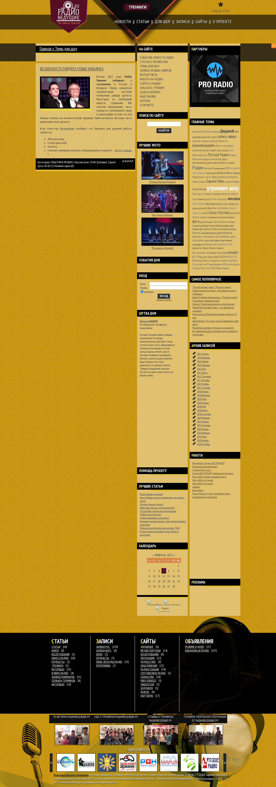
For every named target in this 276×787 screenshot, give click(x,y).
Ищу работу (198, 490)
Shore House (222, 268)
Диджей (227, 131)
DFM (227, 168)
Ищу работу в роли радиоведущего (209, 476)
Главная (45, 49)
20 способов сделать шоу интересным (158, 511)
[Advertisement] (162, 417)
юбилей (236, 173)
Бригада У (198, 194)
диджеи (235, 168)
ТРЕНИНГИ (57, 665)
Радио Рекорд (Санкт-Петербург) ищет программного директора (211, 495)
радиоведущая (208, 233)
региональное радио (202, 162)
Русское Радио (218, 154)
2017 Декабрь (203, 387)
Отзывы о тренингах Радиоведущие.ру (160, 718)
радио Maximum (224, 233)
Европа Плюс (216, 181)
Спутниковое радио (153, 673)
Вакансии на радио (197, 650)
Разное (145, 692)
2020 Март (202, 436)
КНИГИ (55, 650)
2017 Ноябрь (203, 384)
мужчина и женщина (203, 236)
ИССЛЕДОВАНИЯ (60, 654)
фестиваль (198, 203)
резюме (196, 487)
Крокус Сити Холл (218, 252)
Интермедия (67, 128)
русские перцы (200, 141)
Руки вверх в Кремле (162, 248)
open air (202, 264)
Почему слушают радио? (152, 504)
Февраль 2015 (164, 555)
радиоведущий (203, 145)
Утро (194, 177)
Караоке (232, 229)
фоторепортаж (201, 252)
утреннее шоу (222, 188)
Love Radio (222, 208)
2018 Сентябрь (204, 414)
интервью (204, 159)
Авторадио (199, 173)
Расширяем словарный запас (206, 300)
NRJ (218, 173)
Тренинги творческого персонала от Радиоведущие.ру (205, 718)
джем (224, 194)
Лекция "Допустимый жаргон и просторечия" (213, 304)
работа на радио (224, 145)
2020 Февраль (203, 433)
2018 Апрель (203, 403)
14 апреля (213, 260)
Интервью (58, 684)
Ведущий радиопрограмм (204, 466)
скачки (223, 260)
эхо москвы (221, 229)
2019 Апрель (203, 421)
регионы (233, 177)
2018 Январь (203, 391)
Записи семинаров (63, 677)
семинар (215, 131)
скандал (224, 150)
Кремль (196, 233)
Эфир (214, 177)
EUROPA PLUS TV (228, 257)
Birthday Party (200, 260)
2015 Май (201, 369)
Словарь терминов (63, 680)
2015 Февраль (203, 365)
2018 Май (201, 406)
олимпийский (224, 244)
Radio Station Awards (213, 248)
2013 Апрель (203, 354)
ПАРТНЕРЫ (147, 695)
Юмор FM (197, 189)
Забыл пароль (160, 300)
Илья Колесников (214, 204)
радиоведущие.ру (201, 137)
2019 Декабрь (203, 425)
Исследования (149, 654)
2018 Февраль (203, 395)
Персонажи (148, 658)
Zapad (111, 162)
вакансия (223, 177)
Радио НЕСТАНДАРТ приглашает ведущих (212, 473)
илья (204, 189)
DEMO (99, 654)
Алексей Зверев (201, 131)
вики (204, 213)
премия (208, 168)
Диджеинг (147, 647)
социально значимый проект (221, 217)
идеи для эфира (212, 240)
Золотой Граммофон (219, 225)
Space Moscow (221, 222)
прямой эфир (232, 181)
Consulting (147, 677)
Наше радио (199, 181)
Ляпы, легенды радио (109, 662)
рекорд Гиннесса (218, 141)
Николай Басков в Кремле (162, 182)
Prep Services (148, 680)
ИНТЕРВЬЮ (58, 669)
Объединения (149, 665)
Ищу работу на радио (202, 480)
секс (217, 236)
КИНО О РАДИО (60, 658)
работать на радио (216, 199)
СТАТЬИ (56, 647)
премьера (211, 173)
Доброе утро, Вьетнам (150, 514)
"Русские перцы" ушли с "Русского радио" (211, 287)
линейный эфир (218, 159)
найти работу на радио (224, 162)
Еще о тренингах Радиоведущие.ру (116, 717)
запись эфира (226, 136)
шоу (231, 150)
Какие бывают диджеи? (151, 494)
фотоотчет (197, 248)
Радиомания (219, 168)
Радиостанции (150, 669)
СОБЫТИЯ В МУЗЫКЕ (62, 162)
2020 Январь (203, 429)
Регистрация (168, 300)
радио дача (204, 177)
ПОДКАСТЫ (58, 662)
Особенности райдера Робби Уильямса (71, 68)
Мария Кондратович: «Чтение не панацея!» (213, 327)
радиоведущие (201, 150)
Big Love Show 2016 (208, 257)
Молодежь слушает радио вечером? (157, 507)
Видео (206, 225)
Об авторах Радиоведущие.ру (71, 717)
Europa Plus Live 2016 (204, 268)
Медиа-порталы (151, 650)
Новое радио (199, 217)
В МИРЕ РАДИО (60, 673)
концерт (233, 252)
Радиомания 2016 (217, 264)
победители (210, 244)
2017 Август (202, 372)
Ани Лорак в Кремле (162, 215)
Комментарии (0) (64, 166)
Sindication (147, 684)
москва (234, 198)
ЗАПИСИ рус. (103, 647)
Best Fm (212, 208)
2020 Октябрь (203, 444)
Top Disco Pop (209, 229)
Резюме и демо (194, 647)
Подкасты (102, 658)
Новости (201, 199)
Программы (103, 665)
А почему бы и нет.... (202, 470)
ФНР (237, 131)
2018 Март (202, 399)
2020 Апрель (203, 440)
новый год (215, 150)
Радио (198, 167)
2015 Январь (203, 361)
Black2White (226, 173)
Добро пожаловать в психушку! (154, 518)
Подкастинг (148, 662)
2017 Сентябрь (204, 376)
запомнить (149, 292)
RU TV (195, 257)
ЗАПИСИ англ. (104, 650)
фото (196, 221)
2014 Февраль (203, 357)
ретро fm (203, 208)
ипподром (233, 264)
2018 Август (202, 410)
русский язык (206, 222)
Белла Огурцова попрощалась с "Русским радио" (215, 297)
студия (213, 137)
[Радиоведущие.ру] (69, 16)
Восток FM (234, 213)
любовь (224, 236)
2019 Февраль (203, 418)
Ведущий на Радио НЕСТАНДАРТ (208, 463)
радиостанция (212, 194)
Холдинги (147, 688)
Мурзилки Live (200, 155)
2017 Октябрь (203, 380)
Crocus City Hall (218, 212)
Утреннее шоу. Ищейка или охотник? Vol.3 (160, 528)
